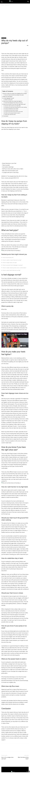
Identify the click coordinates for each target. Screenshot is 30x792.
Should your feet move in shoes (11, 110)
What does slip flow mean (10, 114)
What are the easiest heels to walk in (12, 113)
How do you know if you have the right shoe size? (14, 104)
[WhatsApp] (12, 48)
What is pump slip (8, 99)
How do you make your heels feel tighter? (12, 101)
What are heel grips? (7, 96)
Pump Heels (7, 5)
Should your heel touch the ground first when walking (16, 107)
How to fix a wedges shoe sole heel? (7, 758)
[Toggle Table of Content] (25, 91)
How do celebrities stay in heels (11, 108)
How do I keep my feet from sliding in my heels (14, 94)
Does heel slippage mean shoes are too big (13, 102)
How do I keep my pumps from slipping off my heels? (15, 93)
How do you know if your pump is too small (14, 111)
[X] (6, 48)
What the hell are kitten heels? (23, 758)
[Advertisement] (15, 21)
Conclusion (5, 116)
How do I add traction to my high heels (13, 105)
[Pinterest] (9, 48)
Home (2, 5)
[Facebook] (2, 48)
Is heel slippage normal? (8, 98)
